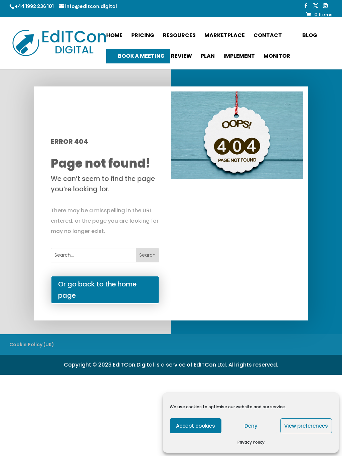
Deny (251, 425)
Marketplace (224, 36)
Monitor (277, 57)
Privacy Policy (251, 442)
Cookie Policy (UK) (31, 344)
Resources (179, 36)
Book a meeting (141, 56)
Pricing (142, 36)
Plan (208, 57)
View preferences (306, 425)
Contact (267, 36)
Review (181, 57)
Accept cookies (195, 425)
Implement (239, 57)
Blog (309, 35)
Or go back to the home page (97, 289)
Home (114, 36)
